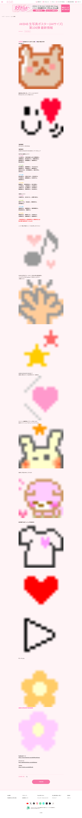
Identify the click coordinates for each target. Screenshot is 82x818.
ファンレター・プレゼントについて (42, 797)
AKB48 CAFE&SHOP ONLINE (25, 373)
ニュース (7, 16)
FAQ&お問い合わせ (40, 795)
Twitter (28, 277)
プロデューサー (24, 795)
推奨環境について (25, 797)
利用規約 (68, 795)
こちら (23, 658)
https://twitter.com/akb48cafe (26, 767)
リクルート (69, 797)
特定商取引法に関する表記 (11, 797)
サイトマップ (54, 797)
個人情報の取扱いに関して (56, 795)
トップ (3, 16)
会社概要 (8, 795)
